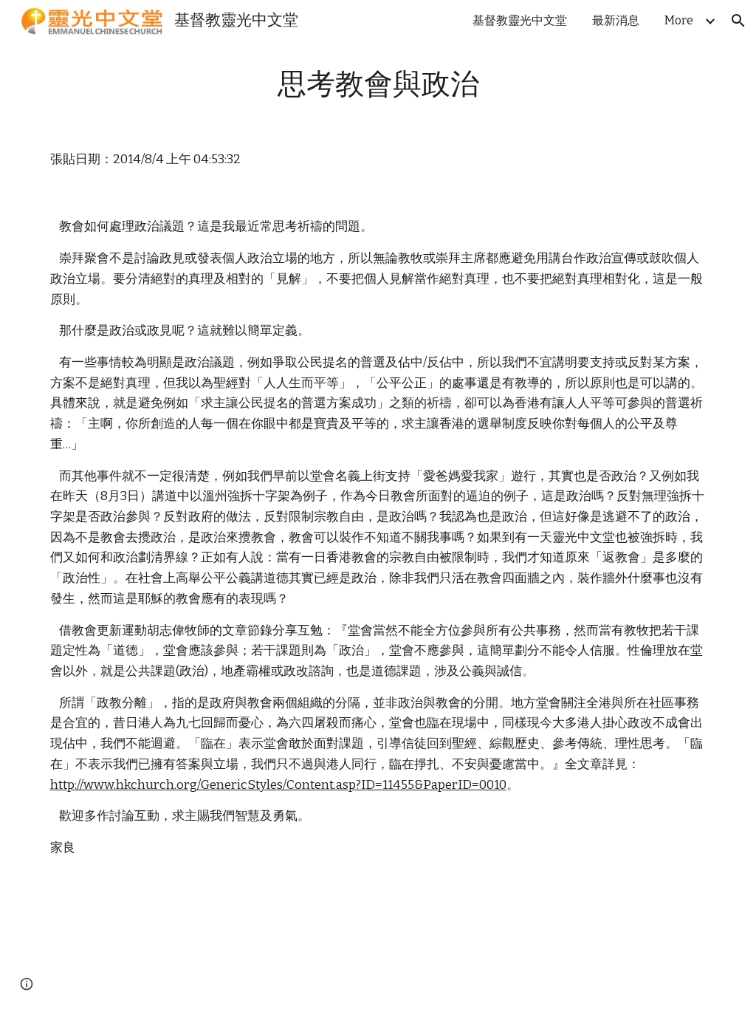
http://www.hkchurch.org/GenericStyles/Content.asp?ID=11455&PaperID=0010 (278, 785)
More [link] (678, 20)
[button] (738, 20)
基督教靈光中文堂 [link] (519, 20)
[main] (378, 85)
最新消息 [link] (615, 20)
